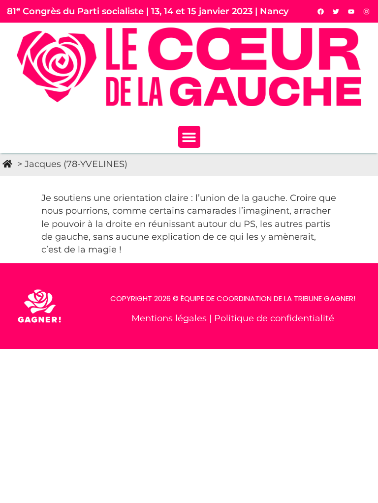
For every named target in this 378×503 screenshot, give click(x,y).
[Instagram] (366, 11)
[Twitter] (336, 11)
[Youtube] (351, 11)
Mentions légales (170, 318)
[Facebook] (321, 11)
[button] (189, 137)
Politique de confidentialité (274, 318)
